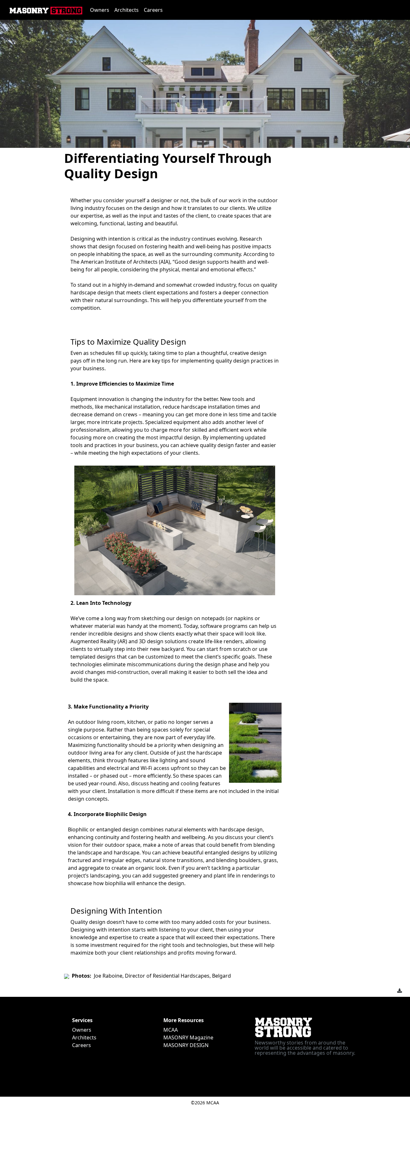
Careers (153, 9)
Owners (99, 9)
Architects (126, 9)
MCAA (170, 1029)
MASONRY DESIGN (186, 1045)
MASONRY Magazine (188, 1037)
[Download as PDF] (399, 991)
